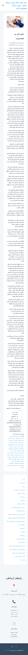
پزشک (19, 442)
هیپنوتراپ (21, 463)
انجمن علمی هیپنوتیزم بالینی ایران (17, 545)
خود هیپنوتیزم (11, 444)
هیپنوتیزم (11, 463)
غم (8, 455)
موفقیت (22, 461)
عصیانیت (12, 455)
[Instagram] (12, 647)
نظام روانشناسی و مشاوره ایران (17, 549)
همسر (12, 461)
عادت (8, 452)
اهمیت (19, 440)
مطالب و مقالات (21, 503)
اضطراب (17, 438)
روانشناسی (22, 528)
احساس (12, 436)
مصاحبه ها (22, 496)
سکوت (12, 452)
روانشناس (16, 448)
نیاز (15, 461)
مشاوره (9, 457)
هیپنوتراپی (16, 463)
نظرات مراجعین (21, 493)
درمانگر (22, 446)
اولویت (15, 440)
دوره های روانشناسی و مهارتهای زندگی (15, 521)
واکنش (22, 467)
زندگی (15, 450)
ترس (16, 442)
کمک (20, 457)
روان (10, 446)
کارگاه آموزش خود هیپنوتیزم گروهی (16, 517)
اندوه (22, 440)
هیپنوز (8, 465)
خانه (19, 444)
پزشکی (23, 531)
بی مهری (11, 440)
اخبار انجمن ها (21, 542)
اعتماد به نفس (11, 438)
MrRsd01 (7, 650)
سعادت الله (17, 452)
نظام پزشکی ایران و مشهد (18, 553)
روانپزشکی (22, 535)
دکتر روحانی (22, 482)
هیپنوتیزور (13, 465)
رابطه (15, 446)
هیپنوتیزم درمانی (20, 465)
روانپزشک (21, 448)
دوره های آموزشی (20, 510)
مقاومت (14, 459)
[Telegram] (16, 647)
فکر (23, 457)
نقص (18, 461)
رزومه (23, 486)
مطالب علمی (22, 524)
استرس (22, 438)
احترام (15, 436)
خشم (16, 444)
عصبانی (16, 455)
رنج (13, 446)
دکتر (18, 446)
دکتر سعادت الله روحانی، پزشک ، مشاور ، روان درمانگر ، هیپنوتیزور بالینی (16, 5)
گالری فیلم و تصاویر (20, 556)
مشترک (22, 459)
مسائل (17, 457)
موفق (10, 459)
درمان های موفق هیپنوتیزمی (18, 507)
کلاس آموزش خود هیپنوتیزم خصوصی (16, 514)
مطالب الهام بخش (20, 539)
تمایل (10, 442)
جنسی (22, 444)
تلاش (13, 442)
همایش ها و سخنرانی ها (19, 489)
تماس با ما (22, 559)
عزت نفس (21, 455)
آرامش (19, 436)
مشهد (18, 459)
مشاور (13, 457)
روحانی (19, 450)
